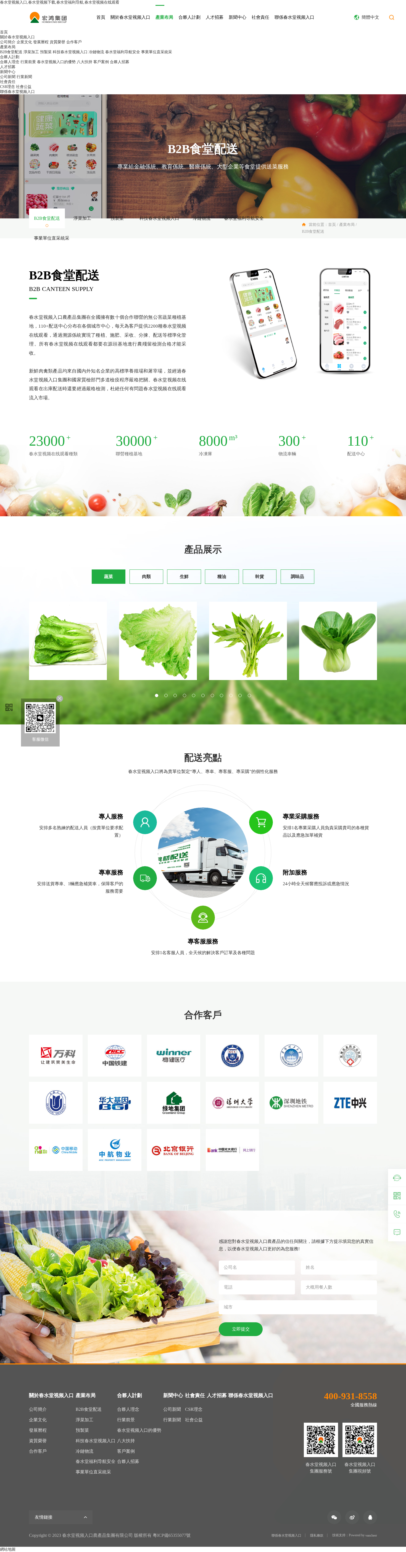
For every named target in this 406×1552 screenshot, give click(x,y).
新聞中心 (237, 17)
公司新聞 (7, 77)
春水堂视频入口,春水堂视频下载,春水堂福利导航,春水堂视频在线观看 (59, 2)
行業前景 (28, 62)
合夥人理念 (9, 62)
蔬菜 (108, 576)
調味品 (297, 576)
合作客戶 (74, 42)
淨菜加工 (31, 52)
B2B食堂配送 (11, 52)
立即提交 (241, 1329)
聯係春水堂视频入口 (294, 17)
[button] (156, 695)
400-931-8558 (350, 1396)
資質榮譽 (57, 42)
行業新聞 (24, 77)
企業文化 (24, 42)
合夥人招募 (119, 62)
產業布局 (164, 17)
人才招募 (214, 17)
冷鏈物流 (96, 52)
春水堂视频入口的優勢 (56, 62)
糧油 (221, 576)
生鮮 (184, 576)
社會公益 (23, 87)
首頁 (100, 17)
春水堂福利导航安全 (122, 52)
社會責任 (260, 17)
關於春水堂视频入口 (130, 17)
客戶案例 (101, 62)
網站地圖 (7, 1549)
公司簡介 (7, 42)
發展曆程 (41, 42)
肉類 (146, 576)
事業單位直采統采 (156, 52)
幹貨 (259, 576)
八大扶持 (84, 62)
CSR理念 (7, 87)
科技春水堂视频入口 (70, 52)
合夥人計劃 (189, 17)
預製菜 (46, 52)
